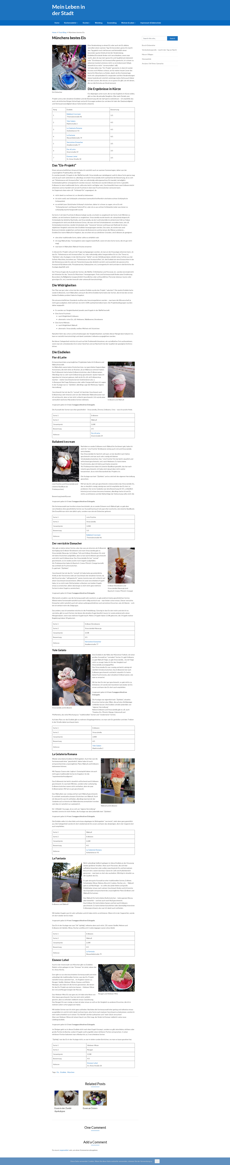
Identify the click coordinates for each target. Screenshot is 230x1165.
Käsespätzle (146, 59)
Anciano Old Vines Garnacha (152, 63)
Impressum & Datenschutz (150, 23)
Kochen (86, 23)
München (70, 1072)
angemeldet (64, 1150)
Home (57, 23)
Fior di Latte (71, 149)
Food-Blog (62, 32)
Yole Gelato (71, 121)
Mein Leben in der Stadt (68, 10)
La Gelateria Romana (74, 128)
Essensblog (112, 23)
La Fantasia (71, 135)
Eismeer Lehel (72, 156)
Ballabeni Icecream (74, 114)
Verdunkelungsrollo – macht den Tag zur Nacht (159, 50)
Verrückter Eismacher (75, 142)
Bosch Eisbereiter (148, 45)
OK (157, 1161)
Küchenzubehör (70, 23)
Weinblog (98, 23)
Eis (58, 1072)
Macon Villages (147, 54)
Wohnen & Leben (127, 23)
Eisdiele (63, 1072)
